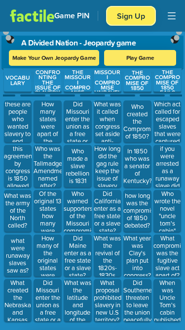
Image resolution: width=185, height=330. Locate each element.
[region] (92, 179)
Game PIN (72, 15)
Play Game (140, 57)
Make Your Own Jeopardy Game (54, 57)
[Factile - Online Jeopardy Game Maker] (32, 15)
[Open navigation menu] (172, 16)
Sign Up (131, 15)
